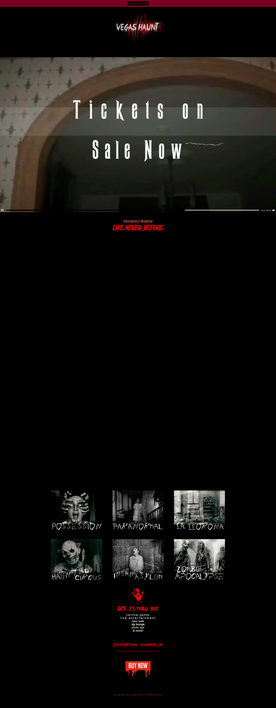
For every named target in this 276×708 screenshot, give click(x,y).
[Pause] (2, 210)
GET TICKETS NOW (138, 3)
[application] (138, 134)
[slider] (132, 210)
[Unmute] (273, 210)
